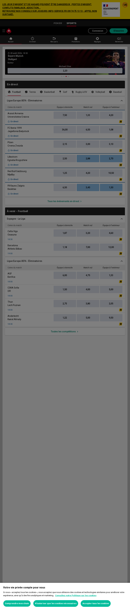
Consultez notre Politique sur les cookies (75, 595)
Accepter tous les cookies (95, 603)
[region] (65, 596)
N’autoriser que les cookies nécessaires (55, 603)
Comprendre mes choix (17, 603)
